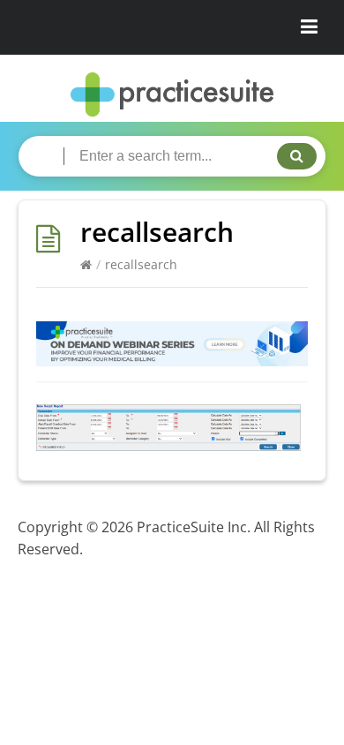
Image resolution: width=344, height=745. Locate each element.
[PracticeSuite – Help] (172, 94)
